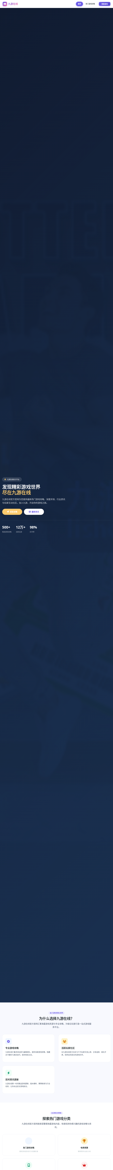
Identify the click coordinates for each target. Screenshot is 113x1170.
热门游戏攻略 (90, 4)
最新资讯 (35, 512)
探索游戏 (105, 4)
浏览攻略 (13, 512)
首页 (79, 4)
